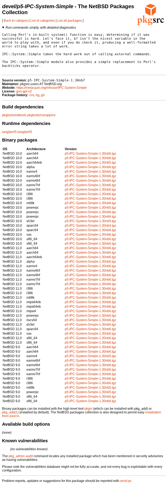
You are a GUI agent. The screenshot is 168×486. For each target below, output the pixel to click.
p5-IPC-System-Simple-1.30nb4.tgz (90, 225)
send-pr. (126, 481)
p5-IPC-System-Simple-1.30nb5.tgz (90, 162)
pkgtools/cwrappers (41, 115)
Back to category (16, 20)
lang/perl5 (9, 132)
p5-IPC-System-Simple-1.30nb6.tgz (90, 153)
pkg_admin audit (21, 456)
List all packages (69, 20)
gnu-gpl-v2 (24, 91)
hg (37, 95)
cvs (31, 95)
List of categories (42, 20)
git (42, 95)
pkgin (88, 408)
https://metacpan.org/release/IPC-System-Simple (51, 87)
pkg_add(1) (10, 412)
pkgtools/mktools (14, 115)
